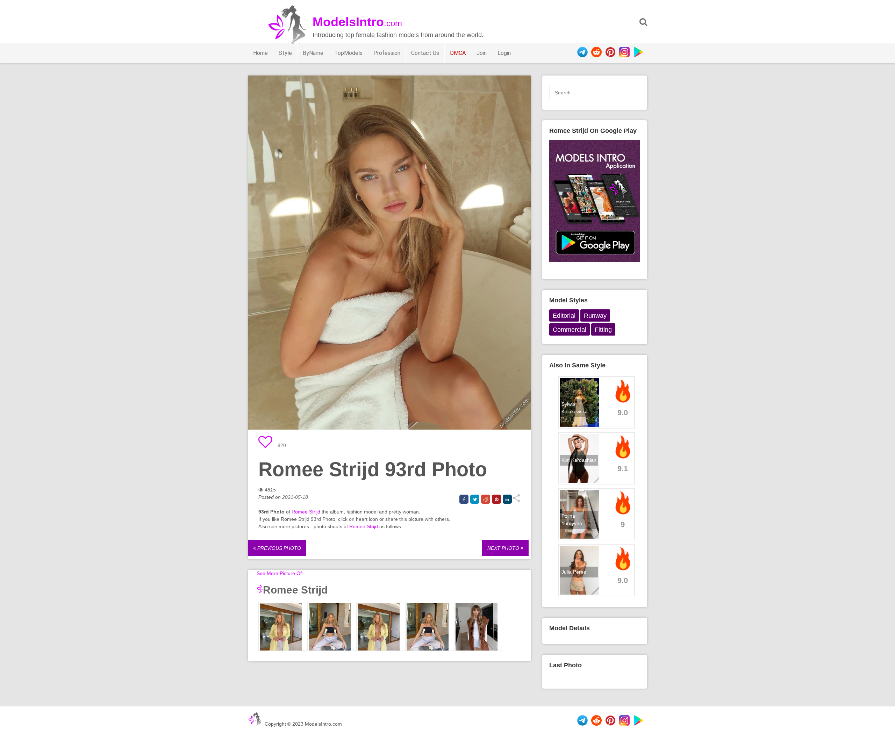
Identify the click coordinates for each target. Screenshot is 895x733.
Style (285, 53)
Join (482, 53)
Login (504, 53)
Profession (386, 53)
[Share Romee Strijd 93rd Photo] (516, 500)
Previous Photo (278, 548)
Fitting (603, 329)
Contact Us (425, 53)
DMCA (458, 53)
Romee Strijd (306, 512)
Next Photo (504, 548)
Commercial (569, 329)
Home (260, 53)
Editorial (564, 315)
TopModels (348, 53)
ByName (313, 53)
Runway (595, 315)
